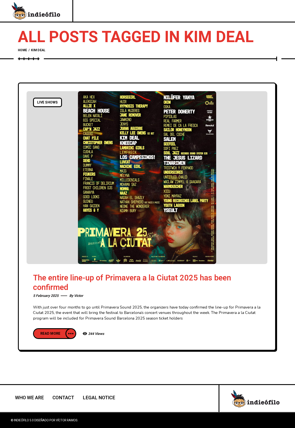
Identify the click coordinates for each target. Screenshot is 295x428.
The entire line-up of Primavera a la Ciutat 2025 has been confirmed (132, 282)
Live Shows (47, 102)
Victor (78, 295)
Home (22, 50)
